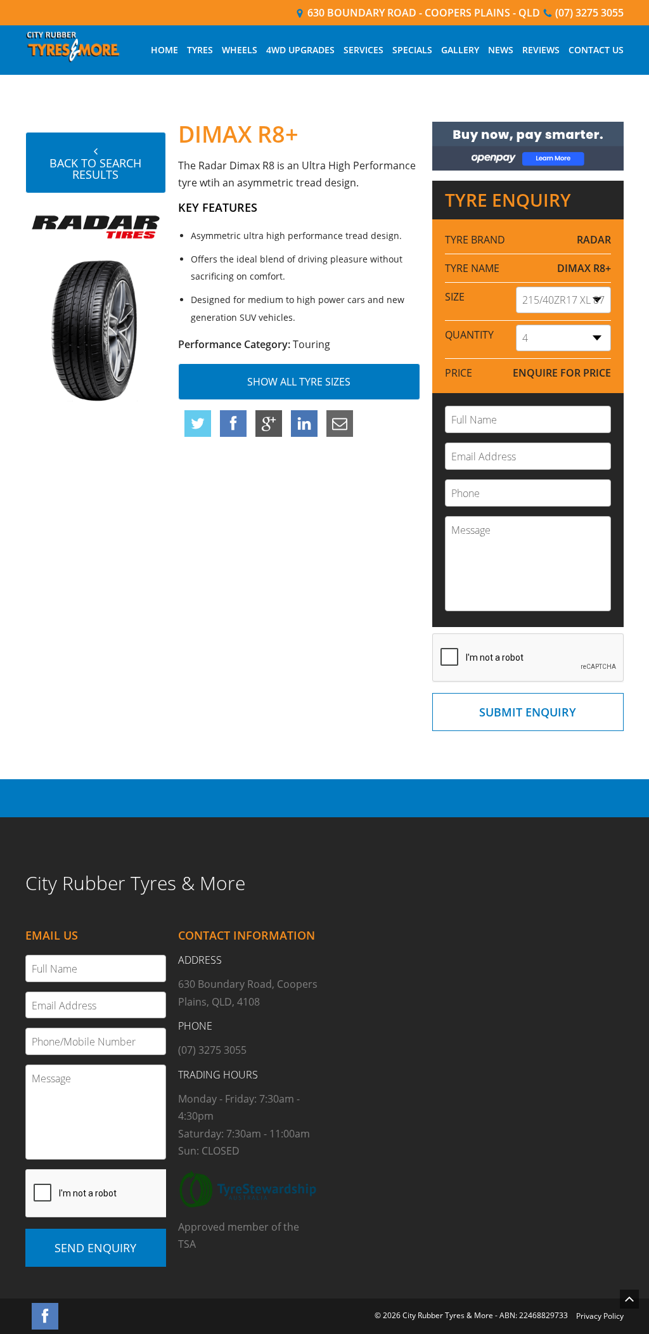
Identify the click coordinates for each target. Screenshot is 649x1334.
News (500, 50)
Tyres (200, 50)
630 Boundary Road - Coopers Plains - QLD (422, 13)
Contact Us (596, 50)
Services (363, 50)
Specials (412, 50)
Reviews (541, 50)
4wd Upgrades (300, 50)
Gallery (460, 50)
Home (164, 50)
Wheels (239, 50)
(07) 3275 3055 (588, 13)
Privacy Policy (600, 1316)
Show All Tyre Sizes (298, 382)
